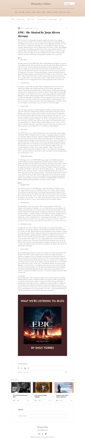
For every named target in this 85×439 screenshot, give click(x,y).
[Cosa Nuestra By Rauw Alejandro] (42, 387)
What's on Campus (30, 19)
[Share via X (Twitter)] (21, 368)
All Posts (12, 19)
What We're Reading (53, 19)
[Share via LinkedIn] (25, 368)
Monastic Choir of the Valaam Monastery (62, 396)
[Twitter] (45, 434)
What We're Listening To (23, 363)
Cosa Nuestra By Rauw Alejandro (41, 396)
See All (72, 379)
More (61, 19)
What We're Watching (41, 19)
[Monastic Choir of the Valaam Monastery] (64, 387)
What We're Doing (20, 19)
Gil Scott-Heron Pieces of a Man (20, 396)
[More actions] (66, 28)
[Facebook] (42, 434)
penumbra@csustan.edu (42, 430)
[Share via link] (28, 368)
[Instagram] (39, 434)
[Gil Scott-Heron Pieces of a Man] (21, 387)
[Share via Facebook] (18, 368)
